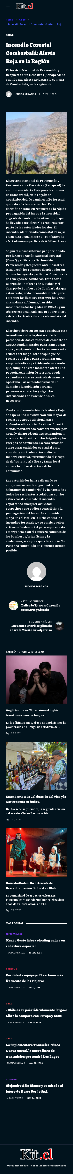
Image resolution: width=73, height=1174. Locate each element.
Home (9, 19)
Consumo (11, 968)
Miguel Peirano (15, 1098)
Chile (22, 19)
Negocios (11, 1079)
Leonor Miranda (25, 94)
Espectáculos (14, 934)
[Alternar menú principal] (8, 6)
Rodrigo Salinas (16, 1063)
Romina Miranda (16, 952)
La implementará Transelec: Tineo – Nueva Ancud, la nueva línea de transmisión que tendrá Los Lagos (34, 1051)
